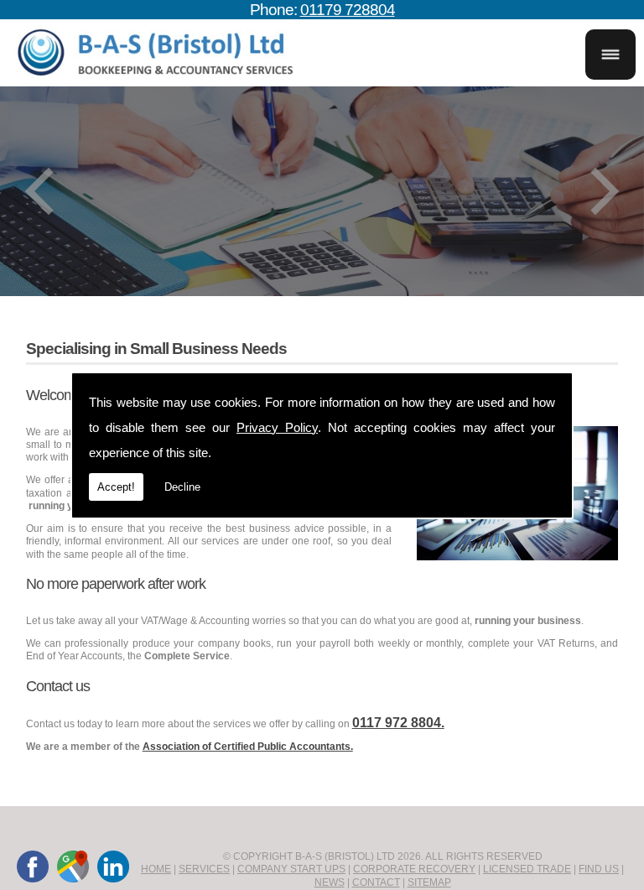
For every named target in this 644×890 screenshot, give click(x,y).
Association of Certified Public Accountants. (248, 747)
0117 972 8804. (398, 723)
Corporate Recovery (414, 869)
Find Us (599, 869)
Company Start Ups (291, 869)
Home (156, 869)
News (329, 882)
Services (204, 869)
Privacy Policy (277, 427)
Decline (182, 487)
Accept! (116, 487)
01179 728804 (347, 9)
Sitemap (429, 882)
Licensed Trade (527, 869)
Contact (376, 882)
